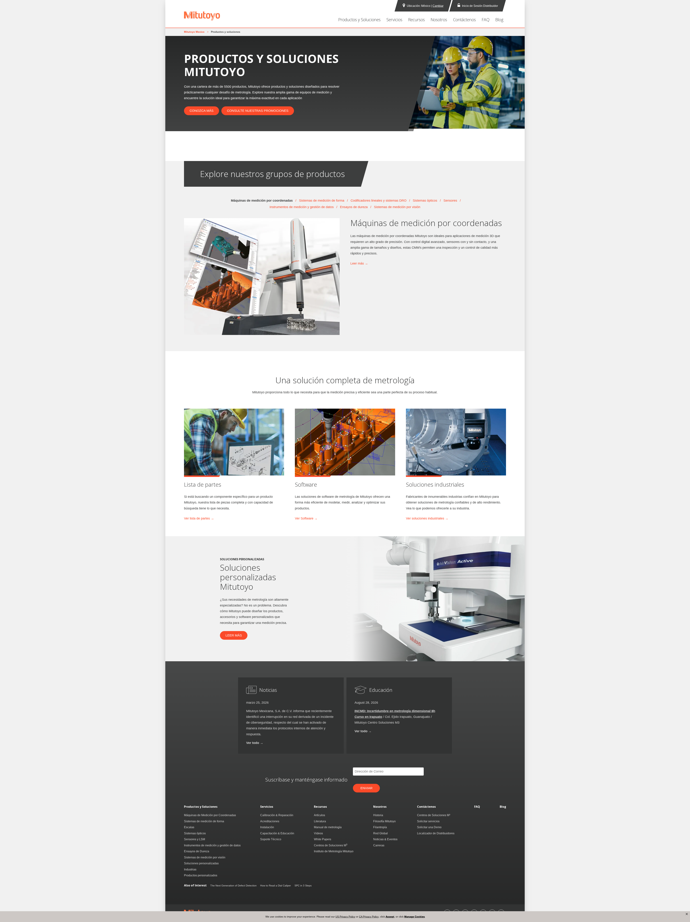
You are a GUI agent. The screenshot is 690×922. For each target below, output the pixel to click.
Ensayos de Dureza (196, 851)
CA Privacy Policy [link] (369, 916)
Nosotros (439, 19)
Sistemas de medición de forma (321, 200)
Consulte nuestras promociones (257, 110)
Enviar (366, 788)
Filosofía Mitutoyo (384, 821)
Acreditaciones (269, 821)
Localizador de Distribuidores (435, 833)
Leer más (234, 635)
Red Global (380, 833)
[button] (686, 914)
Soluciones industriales (435, 484)
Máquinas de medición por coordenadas (262, 200)
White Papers (322, 839)
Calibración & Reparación (276, 815)
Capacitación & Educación (277, 833)
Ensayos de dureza (354, 207)
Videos (318, 833)
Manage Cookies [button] (414, 916)
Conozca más (201, 110)
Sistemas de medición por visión (397, 207)
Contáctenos (464, 19)
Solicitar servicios (428, 821)
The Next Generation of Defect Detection (233, 885)
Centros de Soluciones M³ (433, 815)
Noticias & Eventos (385, 839)
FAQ (485, 19)
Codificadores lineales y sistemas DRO (378, 200)
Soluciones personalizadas (201, 863)
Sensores (450, 200)
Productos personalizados (200, 875)
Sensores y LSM (194, 839)
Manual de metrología (328, 827)
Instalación (267, 827)
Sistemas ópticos (425, 200)
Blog (499, 19)
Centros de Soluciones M (330, 845)
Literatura (320, 821)
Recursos (416, 19)
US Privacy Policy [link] (345, 916)
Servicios (394, 19)
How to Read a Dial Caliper (275, 885)
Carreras (378, 845)
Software (306, 484)
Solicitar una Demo (429, 827)
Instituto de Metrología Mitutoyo (333, 851)
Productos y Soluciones (359, 19)
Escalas (189, 827)
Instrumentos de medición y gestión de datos (302, 207)
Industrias (190, 869)
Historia (378, 815)
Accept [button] (390, 916)
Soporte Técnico (270, 839)
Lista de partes (202, 484)
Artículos (319, 815)
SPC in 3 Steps (303, 885)
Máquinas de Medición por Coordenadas (210, 815)
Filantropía (380, 827)
